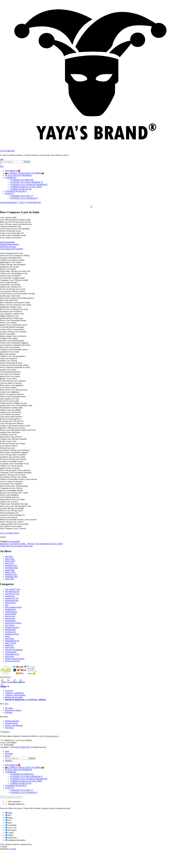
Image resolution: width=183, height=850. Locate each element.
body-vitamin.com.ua (13, 607)
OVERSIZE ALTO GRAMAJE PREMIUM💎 (29, 184)
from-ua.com (10, 618)
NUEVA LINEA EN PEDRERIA (18, 175)
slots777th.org (10, 643)
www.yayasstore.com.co (9, 533)
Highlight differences (16, 804)
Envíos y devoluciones (14, 725)
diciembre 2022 (11, 565)
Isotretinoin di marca (8, 247)
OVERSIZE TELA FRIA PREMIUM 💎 (26, 182)
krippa (7, 636)
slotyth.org (9, 645)
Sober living (10, 647)
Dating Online (10, 614)
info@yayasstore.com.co (49, 736)
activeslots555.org (12, 591)
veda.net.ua (9, 656)
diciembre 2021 (11, 574)
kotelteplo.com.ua (12, 634)
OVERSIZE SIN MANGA (16, 191)
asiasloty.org (10, 596)
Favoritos (8, 712)
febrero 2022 (10, 572)
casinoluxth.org (11, 612)
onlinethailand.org (12, 641)
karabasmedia (10, 629)
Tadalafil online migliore (9, 244)
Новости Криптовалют (15, 659)
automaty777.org (11, 598)
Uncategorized (5, 202)
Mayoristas (9, 728)
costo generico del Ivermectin (11, 249)
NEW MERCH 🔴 (12, 171)
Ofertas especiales (12, 721)
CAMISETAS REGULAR (20, 189)
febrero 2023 (10, 561)
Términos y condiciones (14, 693)
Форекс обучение (12, 661)
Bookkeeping (10, 609)
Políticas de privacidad (14, 697)
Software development (14, 650)
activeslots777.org (12, 594)
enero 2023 (9, 563)
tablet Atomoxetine (7, 242)
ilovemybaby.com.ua (13, 623)
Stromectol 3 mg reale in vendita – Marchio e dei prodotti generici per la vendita (31, 544)
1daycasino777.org (12, 589)
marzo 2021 (9, 579)
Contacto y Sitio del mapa (15, 695)
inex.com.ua (10, 625)
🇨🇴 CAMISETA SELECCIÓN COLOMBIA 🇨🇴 (24, 173)
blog (6, 605)
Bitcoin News (10, 603)
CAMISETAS (10, 178)
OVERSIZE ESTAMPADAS (22, 180)
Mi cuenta (9, 708)
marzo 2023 (9, 559)
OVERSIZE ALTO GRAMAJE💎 (24, 198)
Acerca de (9, 691)
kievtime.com (10, 632)
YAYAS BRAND (34, 202)
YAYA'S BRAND (7, 151)
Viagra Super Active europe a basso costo (16, 546)
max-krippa (9, 638)
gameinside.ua (10, 621)
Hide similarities (14, 802)
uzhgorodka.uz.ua (12, 654)
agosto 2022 (10, 570)
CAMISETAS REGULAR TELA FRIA (26, 187)
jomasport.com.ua (12, 627)
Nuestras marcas (11, 723)
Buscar (27, 162)
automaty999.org (11, 600)
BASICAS (9, 193)
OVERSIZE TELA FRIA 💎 (21, 196)
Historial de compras (13, 710)
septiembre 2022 (11, 568)
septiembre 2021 (11, 577)
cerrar (13, 849)
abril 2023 (9, 556)
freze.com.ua (10, 616)
